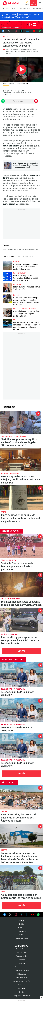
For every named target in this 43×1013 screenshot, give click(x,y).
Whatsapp (40, 31)
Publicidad (21, 963)
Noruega (17, 284)
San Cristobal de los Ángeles (14, 436)
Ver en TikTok (21, 915)
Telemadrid (21, 927)
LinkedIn (28, 31)
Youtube (34, 31)
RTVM (21, 921)
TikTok (21, 31)
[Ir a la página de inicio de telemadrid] (11, 3)
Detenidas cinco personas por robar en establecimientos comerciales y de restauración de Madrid (7, 298)
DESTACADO (10, 15)
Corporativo (21, 946)
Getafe (5, 36)
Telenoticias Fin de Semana (13, 689)
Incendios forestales (10, 599)
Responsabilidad (21, 952)
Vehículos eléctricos (10, 634)
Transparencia (21, 956)
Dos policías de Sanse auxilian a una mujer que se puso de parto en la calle (7, 312)
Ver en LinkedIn (27, 914)
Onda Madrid (25, 8)
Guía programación (21, 938)
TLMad (14, 8)
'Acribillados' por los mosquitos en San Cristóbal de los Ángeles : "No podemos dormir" (7, 165)
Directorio (21, 960)
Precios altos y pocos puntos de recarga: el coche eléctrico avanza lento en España (21, 620)
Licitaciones (21, 974)
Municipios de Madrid (16, 249)
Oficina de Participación (21, 981)
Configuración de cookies (21, 995)
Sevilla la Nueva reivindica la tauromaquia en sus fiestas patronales (21, 546)
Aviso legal (21, 988)
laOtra (21, 935)
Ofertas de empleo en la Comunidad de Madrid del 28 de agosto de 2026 (7, 276)
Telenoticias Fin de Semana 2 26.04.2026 (21, 745)
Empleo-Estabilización (21, 970)
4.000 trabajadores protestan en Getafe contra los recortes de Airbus (21, 877)
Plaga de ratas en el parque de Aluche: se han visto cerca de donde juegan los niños (21, 497)
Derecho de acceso (21, 967)
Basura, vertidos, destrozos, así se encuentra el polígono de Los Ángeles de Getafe (21, 797)
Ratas (3, 512)
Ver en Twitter (10, 915)
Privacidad (21, 985)
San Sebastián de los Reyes (24, 308)
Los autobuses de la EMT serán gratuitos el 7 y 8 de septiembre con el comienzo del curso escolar (7, 323)
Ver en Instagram (16, 914)
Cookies (21, 992)
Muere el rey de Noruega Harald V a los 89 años (7, 287)
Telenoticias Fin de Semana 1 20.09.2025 (21, 710)
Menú (40, 3)
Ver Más (21, 651)
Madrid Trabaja (19, 273)
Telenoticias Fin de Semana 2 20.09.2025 (21, 674)
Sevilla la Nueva (8, 560)
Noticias (6, 8)
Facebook (3, 31)
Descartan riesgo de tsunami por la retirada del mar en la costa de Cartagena (7, 265)
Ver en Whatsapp (38, 914)
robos (16, 295)
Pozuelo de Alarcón (10, 473)
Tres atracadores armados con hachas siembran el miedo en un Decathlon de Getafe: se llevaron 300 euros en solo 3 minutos (21, 836)
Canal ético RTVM (22, 978)
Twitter (9, 31)
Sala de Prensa (21, 949)
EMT (14, 320)
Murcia (16, 262)
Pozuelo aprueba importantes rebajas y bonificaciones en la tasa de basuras (20, 460)
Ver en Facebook (5, 915)
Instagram (15, 31)
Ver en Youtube (33, 914)
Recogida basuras (31, 249)
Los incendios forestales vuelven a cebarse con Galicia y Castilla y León (21, 584)
